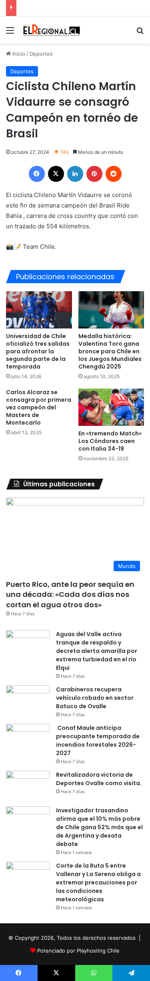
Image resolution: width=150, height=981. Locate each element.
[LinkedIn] (75, 174)
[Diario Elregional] (52, 30)
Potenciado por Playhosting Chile (78, 950)
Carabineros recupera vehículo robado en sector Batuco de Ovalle (95, 697)
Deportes (41, 53)
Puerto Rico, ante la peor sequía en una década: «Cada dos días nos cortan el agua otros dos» (70, 594)
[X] (56, 174)
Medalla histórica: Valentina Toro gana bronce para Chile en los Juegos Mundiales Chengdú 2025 (110, 351)
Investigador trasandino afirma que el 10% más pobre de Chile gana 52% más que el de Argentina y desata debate (99, 827)
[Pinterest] (94, 174)
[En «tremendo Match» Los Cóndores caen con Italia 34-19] (111, 407)
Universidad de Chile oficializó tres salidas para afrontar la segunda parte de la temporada (38, 351)
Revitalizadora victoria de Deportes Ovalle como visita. (99, 779)
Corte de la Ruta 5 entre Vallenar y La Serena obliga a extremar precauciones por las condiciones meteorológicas (98, 882)
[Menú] (10, 33)
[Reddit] (114, 174)
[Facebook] (37, 174)
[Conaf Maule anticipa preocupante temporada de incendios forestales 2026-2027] (28, 739)
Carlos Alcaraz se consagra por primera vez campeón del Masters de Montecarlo (38, 407)
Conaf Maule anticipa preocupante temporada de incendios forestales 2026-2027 (98, 740)
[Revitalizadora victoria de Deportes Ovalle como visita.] (28, 786)
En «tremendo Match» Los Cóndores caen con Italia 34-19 (110, 441)
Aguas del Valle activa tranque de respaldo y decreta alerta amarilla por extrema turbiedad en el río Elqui (96, 651)
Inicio (18, 53)
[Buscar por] (140, 33)
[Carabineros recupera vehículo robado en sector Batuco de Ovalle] (28, 700)
